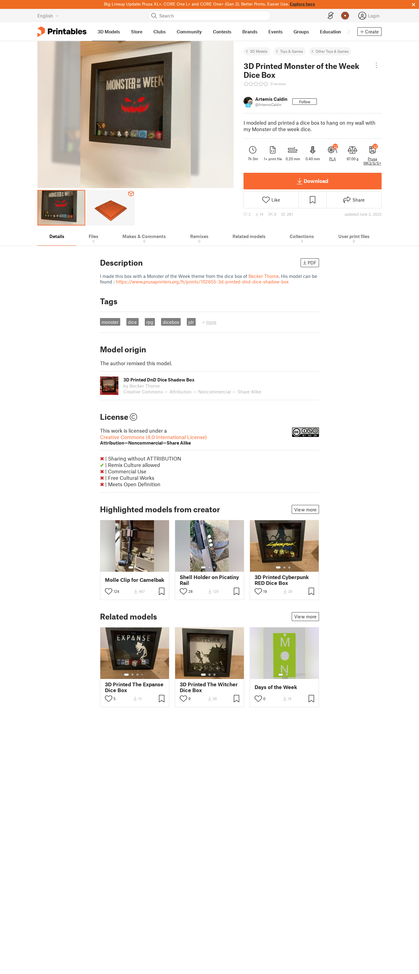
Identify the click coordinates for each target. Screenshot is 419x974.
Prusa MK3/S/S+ (372, 161)
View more (305, 509)
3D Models (258, 51)
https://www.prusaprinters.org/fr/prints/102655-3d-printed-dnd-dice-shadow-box (202, 281)
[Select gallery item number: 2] (137, 567)
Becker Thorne (263, 276)
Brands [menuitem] (249, 31)
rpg (149, 322)
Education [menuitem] (330, 31)
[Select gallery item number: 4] (142, 674)
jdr (191, 322)
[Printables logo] (61, 31)
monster (110, 322)
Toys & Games (291, 51)
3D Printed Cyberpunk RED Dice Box (282, 580)
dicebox (171, 322)
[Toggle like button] (108, 591)
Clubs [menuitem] (159, 31)
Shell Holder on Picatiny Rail (209, 580)
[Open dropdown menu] (376, 65)
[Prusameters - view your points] (345, 16)
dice (132, 322)
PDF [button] (312, 262)
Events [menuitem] (275, 31)
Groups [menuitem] (301, 31)
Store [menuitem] (136, 31)
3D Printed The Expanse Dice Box (134, 687)
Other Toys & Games (332, 51)
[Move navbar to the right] (348, 31)
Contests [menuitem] (222, 31)
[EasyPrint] (330, 15)
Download (316, 181)
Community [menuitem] (189, 31)
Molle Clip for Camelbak (134, 580)
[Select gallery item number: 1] (131, 567)
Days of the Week (276, 687)
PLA (332, 159)
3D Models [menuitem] (109, 31)
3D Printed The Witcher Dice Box (209, 687)
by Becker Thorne (141, 385)
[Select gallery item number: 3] (214, 567)
